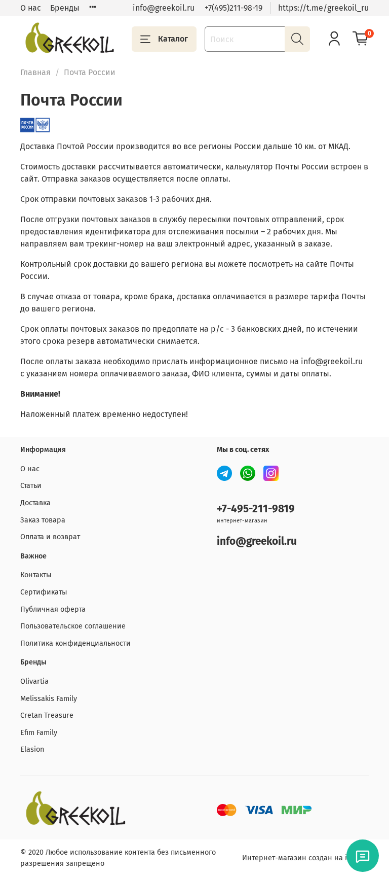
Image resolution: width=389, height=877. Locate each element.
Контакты (36, 575)
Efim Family (38, 732)
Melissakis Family (48, 698)
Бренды (65, 8)
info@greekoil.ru (163, 8)
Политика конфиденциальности (75, 643)
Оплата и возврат (50, 537)
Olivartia (34, 681)
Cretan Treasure (46, 715)
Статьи (31, 485)
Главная (35, 72)
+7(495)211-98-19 (233, 8)
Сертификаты (43, 592)
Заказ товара (42, 520)
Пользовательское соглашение (73, 626)
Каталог (173, 39)
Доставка (35, 503)
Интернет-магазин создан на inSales (305, 858)
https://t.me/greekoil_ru (323, 8)
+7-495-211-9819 (256, 509)
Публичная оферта (53, 609)
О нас (30, 8)
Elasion (32, 749)
